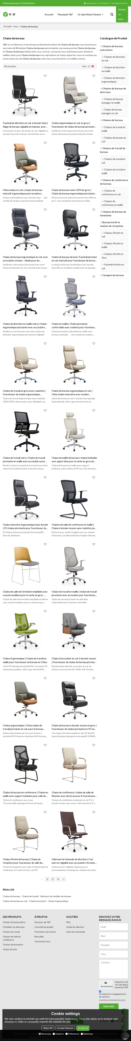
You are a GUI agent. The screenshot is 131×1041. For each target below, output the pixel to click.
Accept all (83, 1028)
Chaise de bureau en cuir (15, 901)
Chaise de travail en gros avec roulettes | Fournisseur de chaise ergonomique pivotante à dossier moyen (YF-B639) (24, 392)
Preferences (73, 1034)
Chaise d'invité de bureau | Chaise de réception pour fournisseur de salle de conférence (22, 861)
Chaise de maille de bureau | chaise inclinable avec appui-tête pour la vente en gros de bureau (74, 459)
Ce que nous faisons (89, 14)
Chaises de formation (13, 944)
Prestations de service (45, 932)
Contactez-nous (42, 941)
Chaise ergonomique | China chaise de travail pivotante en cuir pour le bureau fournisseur (23, 727)
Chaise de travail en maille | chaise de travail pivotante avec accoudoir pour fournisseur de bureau (74, 593)
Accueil (49, 14)
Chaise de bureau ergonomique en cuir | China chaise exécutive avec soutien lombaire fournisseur (72, 392)
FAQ (68, 922)
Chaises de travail (11, 932)
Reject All (47, 1028)
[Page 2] (63, 879)
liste (89, 66)
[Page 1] (36, 879)
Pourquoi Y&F (65, 14)
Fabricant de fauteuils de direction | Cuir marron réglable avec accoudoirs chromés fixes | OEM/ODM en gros (73, 861)
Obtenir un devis (122, 14)
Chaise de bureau (11, 896)
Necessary (46, 1034)
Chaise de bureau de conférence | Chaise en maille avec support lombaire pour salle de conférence (25, 794)
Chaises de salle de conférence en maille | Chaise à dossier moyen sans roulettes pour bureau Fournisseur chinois (74, 526)
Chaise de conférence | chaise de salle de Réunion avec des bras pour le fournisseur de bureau (73, 794)
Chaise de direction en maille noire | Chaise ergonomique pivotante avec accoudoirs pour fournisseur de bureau (25, 325)
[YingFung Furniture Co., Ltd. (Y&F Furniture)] (9, 14)
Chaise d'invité (10, 949)
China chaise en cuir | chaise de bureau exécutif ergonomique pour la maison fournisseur (22, 192)
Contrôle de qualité (44, 927)
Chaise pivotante (37, 901)
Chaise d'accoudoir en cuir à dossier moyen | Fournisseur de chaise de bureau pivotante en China (74, 660)
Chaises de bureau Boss (14, 922)
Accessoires (106, 986)
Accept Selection (65, 1028)
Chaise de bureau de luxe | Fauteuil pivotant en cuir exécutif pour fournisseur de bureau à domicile (74, 258)
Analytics (59, 1034)
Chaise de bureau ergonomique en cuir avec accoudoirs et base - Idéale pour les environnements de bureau (25, 258)
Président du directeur (14, 927)
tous (15, 26)
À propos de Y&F (43, 922)
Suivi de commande (75, 932)
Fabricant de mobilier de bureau (55, 896)
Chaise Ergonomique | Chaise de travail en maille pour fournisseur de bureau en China (25, 660)
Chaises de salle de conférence (12, 938)
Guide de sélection (75, 927)
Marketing (87, 1034)
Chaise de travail (30, 896)
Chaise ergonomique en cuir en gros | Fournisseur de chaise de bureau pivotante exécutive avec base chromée (74, 125)
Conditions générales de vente (112, 1000)
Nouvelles (39, 936)
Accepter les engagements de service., (112, 997)
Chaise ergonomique (58, 901)
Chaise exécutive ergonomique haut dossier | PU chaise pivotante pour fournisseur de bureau (25, 526)
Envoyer (109, 1006)
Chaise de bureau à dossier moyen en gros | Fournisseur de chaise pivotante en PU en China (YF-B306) (74, 727)
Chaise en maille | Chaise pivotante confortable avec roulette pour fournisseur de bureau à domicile (74, 325)
